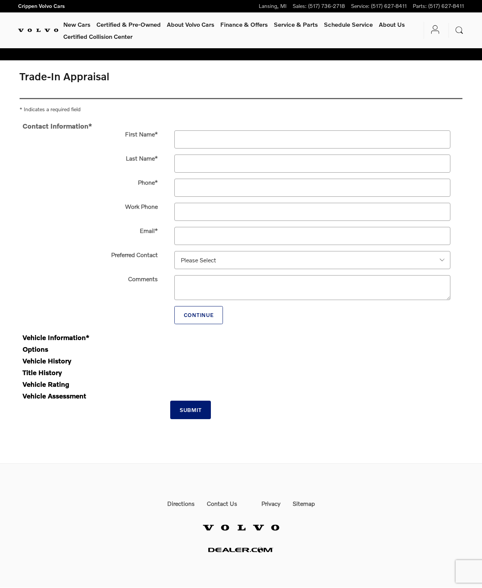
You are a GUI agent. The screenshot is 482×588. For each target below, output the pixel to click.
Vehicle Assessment (54, 396)
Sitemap (304, 503)
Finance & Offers (244, 24)
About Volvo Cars (190, 24)
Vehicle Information (56, 337)
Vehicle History (47, 361)
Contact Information (57, 126)
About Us (392, 24)
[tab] (241, 125)
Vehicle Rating (46, 384)
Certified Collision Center (98, 36)
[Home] (38, 30)
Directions (181, 503)
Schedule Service (348, 24)
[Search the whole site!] (459, 30)
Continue (199, 315)
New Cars (76, 24)
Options (35, 349)
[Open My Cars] (433, 30)
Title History (42, 372)
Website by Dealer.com (241, 550)
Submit (190, 410)
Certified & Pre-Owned (128, 24)
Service (296, 24)
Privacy (271, 503)
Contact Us (222, 503)
